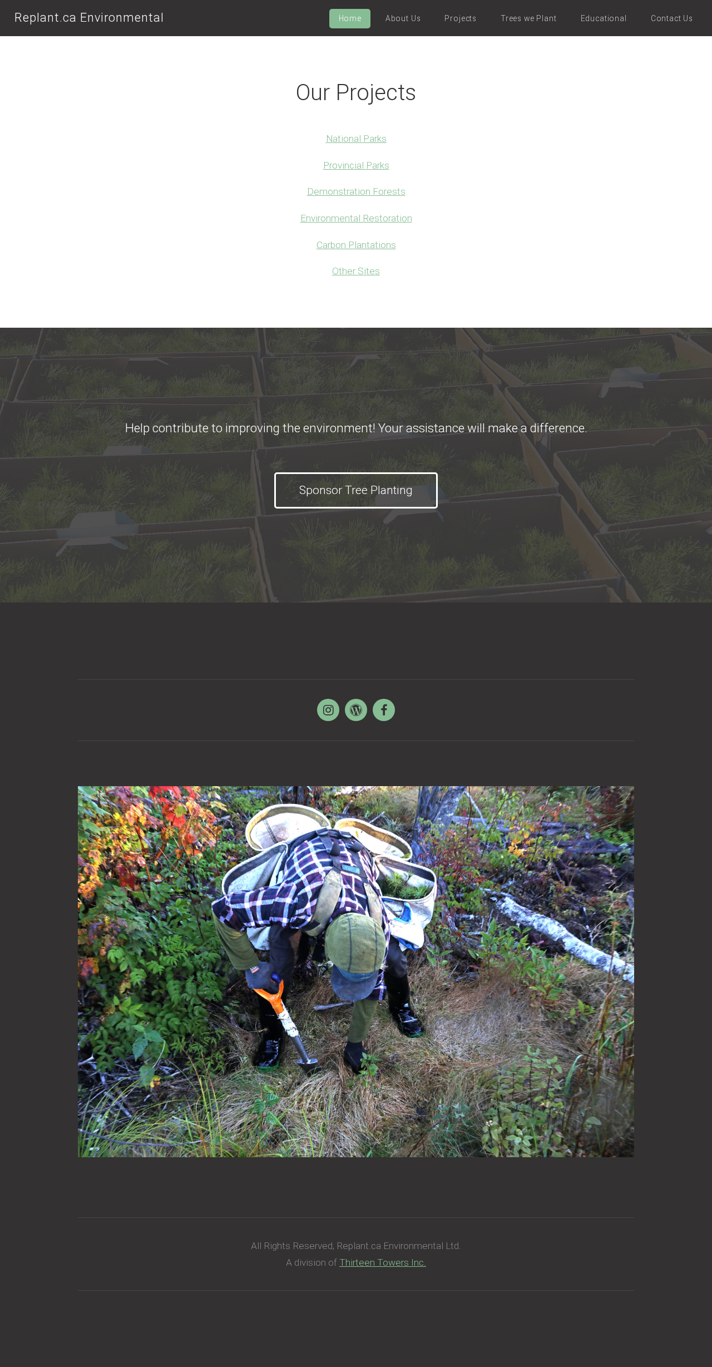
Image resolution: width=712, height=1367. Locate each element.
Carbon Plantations (356, 244)
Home (350, 18)
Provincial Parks (356, 165)
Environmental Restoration (356, 218)
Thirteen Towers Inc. (382, 1262)
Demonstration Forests (356, 191)
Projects (460, 18)
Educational (604, 18)
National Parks (356, 138)
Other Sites (356, 271)
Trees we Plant (529, 18)
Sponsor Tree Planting (356, 490)
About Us (403, 18)
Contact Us (672, 18)
